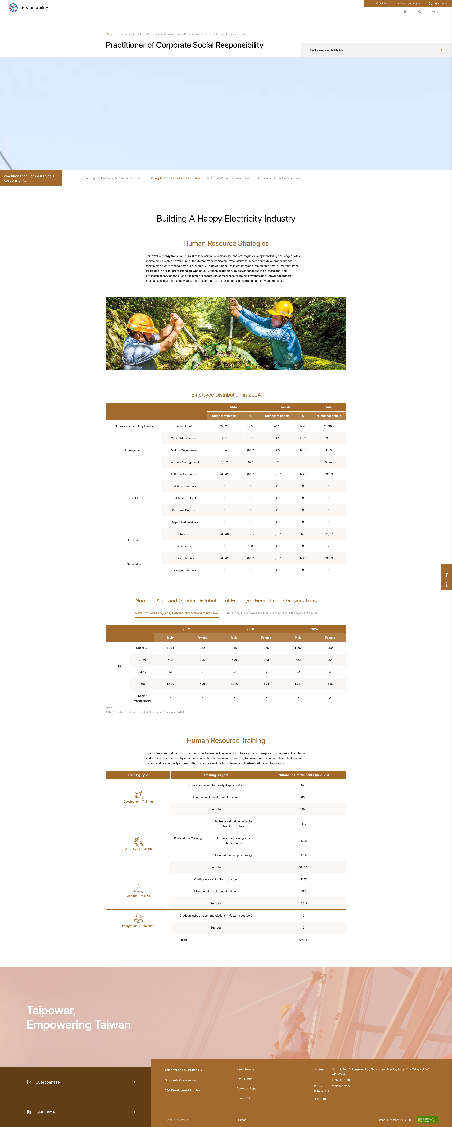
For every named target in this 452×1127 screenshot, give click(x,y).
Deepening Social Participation (278, 178)
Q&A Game (440, 3)
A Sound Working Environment (228, 178)
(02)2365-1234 (341, 1080)
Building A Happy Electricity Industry (173, 178)
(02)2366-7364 (341, 1086)
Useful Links (244, 1079)
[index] (107, 34)
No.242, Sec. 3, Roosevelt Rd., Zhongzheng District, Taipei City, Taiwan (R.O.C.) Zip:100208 (381, 1071)
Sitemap (241, 1120)
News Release (245, 1069)
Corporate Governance (180, 1080)
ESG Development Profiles (128, 33)
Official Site (381, 3)
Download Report (411, 3)
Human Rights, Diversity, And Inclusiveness (109, 178)
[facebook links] (316, 1099)
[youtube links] (324, 1099)
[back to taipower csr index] (28, 8)
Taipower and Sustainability (183, 1070)
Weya (184, 1119)
